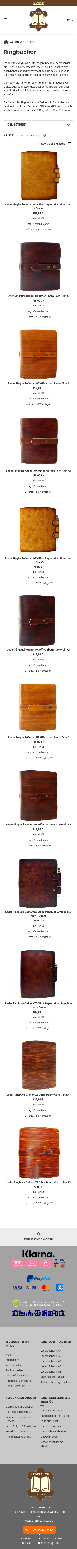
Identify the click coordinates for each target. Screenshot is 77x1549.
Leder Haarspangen (51, 1410)
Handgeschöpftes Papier (54, 1415)
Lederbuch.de (28, 1543)
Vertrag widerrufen (39, 1529)
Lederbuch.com (26, 1538)
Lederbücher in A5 (50, 1355)
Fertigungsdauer (44, 1521)
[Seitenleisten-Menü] (70, 144)
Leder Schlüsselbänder (53, 1431)
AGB (8, 1354)
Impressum (38, 3)
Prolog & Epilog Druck (18, 1436)
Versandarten (14, 1365)
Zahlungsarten (14, 1370)
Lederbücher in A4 (50, 1350)
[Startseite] (38, 20)
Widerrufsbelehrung (17, 1375)
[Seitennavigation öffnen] (11, 20)
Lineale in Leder (49, 1436)
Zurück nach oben (38, 1239)
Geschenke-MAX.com (50, 1538)
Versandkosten (41, 223)
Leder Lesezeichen (51, 1426)
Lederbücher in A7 (50, 1366)
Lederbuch (44, 1507)
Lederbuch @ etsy (48, 1543)
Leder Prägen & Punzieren (21, 1426)
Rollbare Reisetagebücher (55, 1382)
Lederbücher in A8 (50, 1371)
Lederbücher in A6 (50, 1361)
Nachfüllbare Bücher (52, 1376)
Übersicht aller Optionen (19, 1406)
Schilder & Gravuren (17, 1431)
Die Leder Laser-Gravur (19, 1411)
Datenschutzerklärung (19, 1380)
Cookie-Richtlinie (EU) (18, 1386)
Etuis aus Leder (49, 1421)
